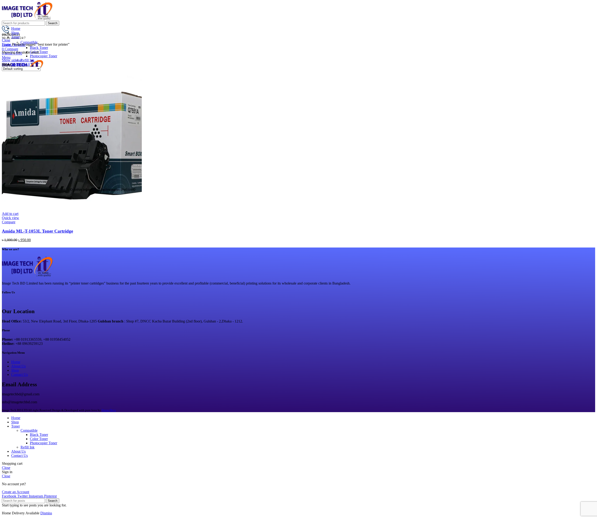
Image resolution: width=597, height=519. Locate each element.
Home (7, 44)
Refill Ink (28, 60)
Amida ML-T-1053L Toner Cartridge (37, 231)
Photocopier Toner (43, 56)
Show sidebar (12, 60)
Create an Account (15, 492)
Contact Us (19, 375)
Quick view (10, 218)
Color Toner (39, 439)
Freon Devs (109, 410)
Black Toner (39, 48)
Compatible (29, 430)
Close (6, 40)
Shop (15, 370)
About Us (18, 366)
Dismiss (46, 513)
